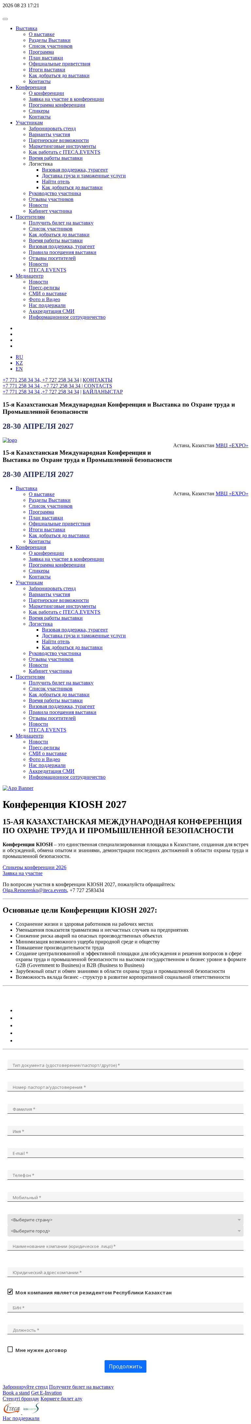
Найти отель (56, 181)
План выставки (46, 58)
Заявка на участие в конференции (66, 99)
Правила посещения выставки (62, 252)
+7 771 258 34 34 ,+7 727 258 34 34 (41, 391)
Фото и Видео (44, 299)
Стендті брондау (21, 1398)
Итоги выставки (47, 69)
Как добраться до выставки (59, 75)
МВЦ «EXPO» (232, 445)
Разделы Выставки (50, 40)
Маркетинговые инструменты (62, 146)
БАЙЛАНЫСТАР (103, 391)
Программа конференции (57, 105)
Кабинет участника (50, 211)
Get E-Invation (46, 1393)
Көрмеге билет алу (61, 1398)
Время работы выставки (56, 158)
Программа (41, 52)
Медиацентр (29, 276)
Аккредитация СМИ (52, 311)
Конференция (31, 87)
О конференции (46, 93)
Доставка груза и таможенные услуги (84, 175)
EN (19, 369)
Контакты (40, 81)
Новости (38, 205)
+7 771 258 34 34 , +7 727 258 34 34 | (43, 386)
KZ (19, 363)
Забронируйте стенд (25, 1387)
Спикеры (39, 111)
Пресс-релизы (44, 287)
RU (19, 357)
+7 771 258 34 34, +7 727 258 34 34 (41, 380)
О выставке (42, 34)
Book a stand (16, 1393)
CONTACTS (98, 386)
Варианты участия (49, 134)
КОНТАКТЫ (97, 380)
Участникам (29, 122)
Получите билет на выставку (81, 1387)
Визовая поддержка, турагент (75, 170)
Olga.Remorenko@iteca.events (35, 890)
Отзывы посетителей (52, 258)
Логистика (41, 624)
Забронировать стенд (52, 128)
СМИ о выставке (48, 293)
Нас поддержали (47, 305)
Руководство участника (55, 193)
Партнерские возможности (59, 140)
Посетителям (30, 217)
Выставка (26, 28)
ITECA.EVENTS (47, 270)
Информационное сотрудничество (67, 317)
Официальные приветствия (59, 63)
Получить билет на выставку (61, 223)
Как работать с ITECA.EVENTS (64, 152)
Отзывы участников (51, 199)
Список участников (51, 46)
